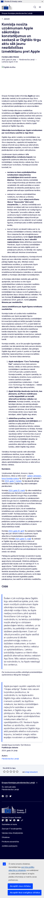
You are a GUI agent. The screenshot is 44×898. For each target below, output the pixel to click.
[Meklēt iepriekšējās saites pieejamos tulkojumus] (20, 478)
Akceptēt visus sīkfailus (20, 886)
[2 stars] (6, 771)
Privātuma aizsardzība (10, 842)
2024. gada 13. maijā (23, 539)
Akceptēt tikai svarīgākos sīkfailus (25, 892)
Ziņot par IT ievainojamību (12, 829)
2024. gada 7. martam (13, 481)
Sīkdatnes (6, 837)
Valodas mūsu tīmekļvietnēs (12, 833)
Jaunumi (7, 19)
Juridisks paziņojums (9, 846)
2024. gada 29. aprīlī (16, 531)
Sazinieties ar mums (9, 824)
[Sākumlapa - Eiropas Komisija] (7, 6)
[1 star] (4, 771)
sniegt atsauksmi (31, 772)
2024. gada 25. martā (16, 490)
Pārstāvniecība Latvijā (10, 759)
